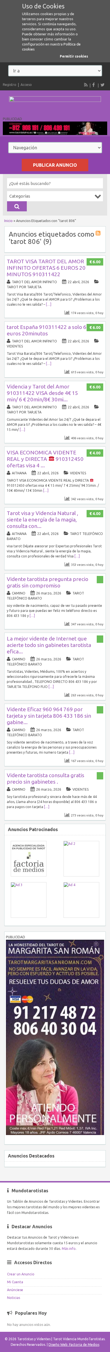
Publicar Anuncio (55, 165)
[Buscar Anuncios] (17, 206)
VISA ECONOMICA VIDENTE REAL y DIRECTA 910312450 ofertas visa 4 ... (45, 458)
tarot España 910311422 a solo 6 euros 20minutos (46, 330)
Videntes (15, 346)
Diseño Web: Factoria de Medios (74, 1344)
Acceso (26, 84)
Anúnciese (15, 1290)
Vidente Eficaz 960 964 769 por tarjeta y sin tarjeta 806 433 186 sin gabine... (49, 715)
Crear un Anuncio (20, 1274)
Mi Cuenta (15, 1282)
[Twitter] (102, 85)
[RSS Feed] (86, 85)
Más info (69, 1248)
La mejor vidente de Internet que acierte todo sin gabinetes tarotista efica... (49, 645)
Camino (18, 593)
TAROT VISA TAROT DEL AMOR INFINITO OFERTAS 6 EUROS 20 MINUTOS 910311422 (46, 267)
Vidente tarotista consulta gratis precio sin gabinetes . (45, 778)
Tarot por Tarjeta (24, 287)
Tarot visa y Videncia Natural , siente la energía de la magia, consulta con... (42, 519)
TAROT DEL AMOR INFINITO (34, 282)
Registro (9, 84)
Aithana (19, 473)
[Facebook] (94, 85)
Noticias (13, 1298)
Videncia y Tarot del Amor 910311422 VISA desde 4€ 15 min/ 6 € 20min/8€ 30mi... (42, 392)
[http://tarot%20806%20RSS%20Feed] (99, 234)
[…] (48, 304)
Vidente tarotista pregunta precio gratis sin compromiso (47, 582)
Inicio (8, 221)
